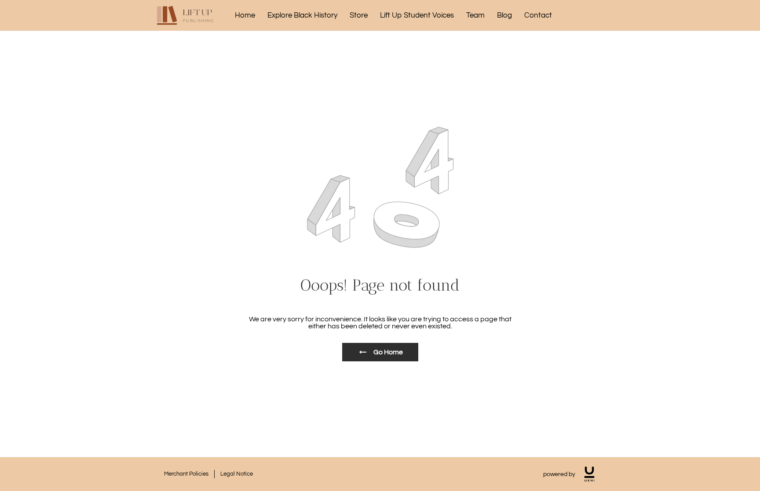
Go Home (388, 352)
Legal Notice (236, 474)
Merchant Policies (186, 474)
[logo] (589, 474)
